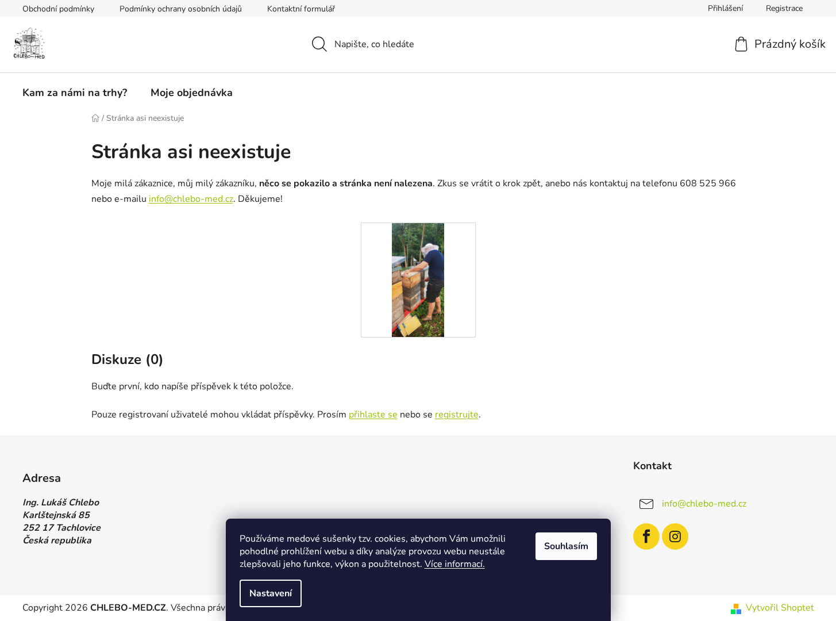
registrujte (457, 414)
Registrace (784, 8)
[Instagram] (675, 536)
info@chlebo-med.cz (191, 199)
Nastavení (270, 593)
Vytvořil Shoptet (780, 607)
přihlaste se (373, 414)
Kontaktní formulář (301, 8)
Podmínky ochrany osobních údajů (181, 8)
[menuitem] (74, 92)
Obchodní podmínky (58, 8)
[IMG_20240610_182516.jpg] (418, 279)
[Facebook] (646, 536)
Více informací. (455, 564)
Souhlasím (566, 546)
